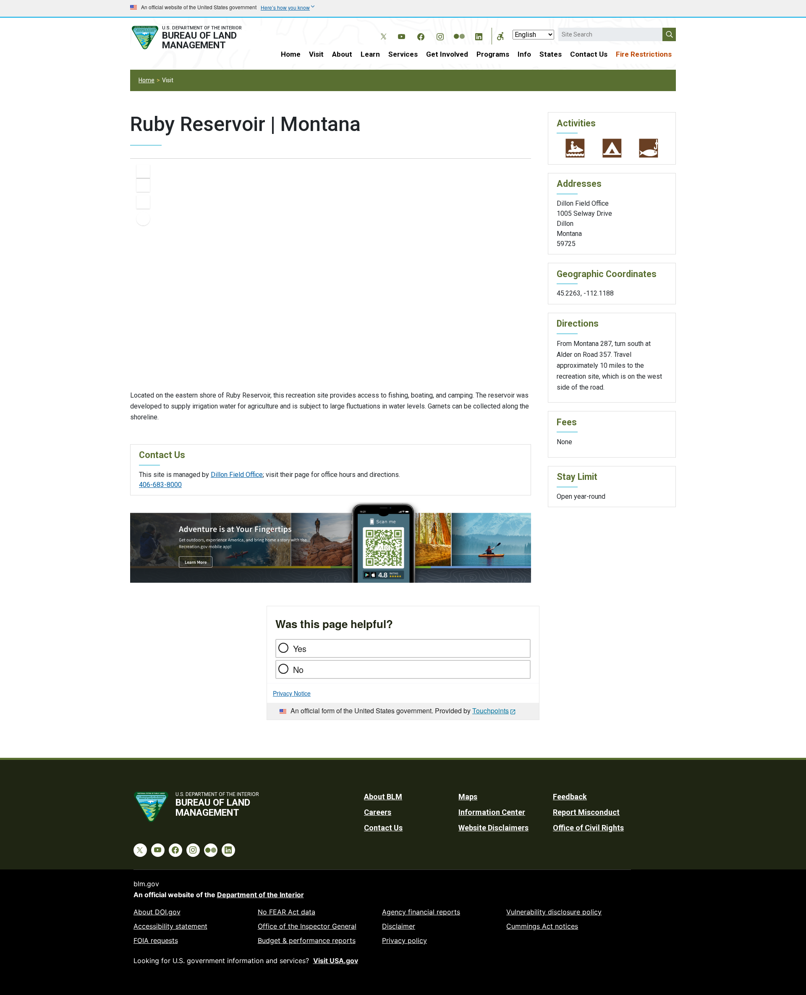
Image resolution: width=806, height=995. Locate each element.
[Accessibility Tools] (500, 36)
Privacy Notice (292, 693)
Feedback (570, 796)
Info (524, 54)
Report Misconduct (586, 812)
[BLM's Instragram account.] (440, 35)
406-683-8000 (160, 485)
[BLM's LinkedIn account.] (478, 35)
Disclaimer (398, 926)
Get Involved (447, 54)
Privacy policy (404, 940)
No (298, 669)
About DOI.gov (157, 912)
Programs (492, 54)
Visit (316, 54)
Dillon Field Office (237, 475)
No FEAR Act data (286, 912)
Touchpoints (490, 710)
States (550, 54)
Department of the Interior (260, 894)
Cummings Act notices (542, 926)
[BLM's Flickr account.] (459, 30)
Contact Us (588, 54)
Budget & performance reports (307, 940)
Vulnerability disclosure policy (554, 912)
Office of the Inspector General (307, 926)
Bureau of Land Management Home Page (196, 38)
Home (291, 54)
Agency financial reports (421, 912)
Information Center (491, 812)
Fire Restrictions (644, 54)
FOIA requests (155, 940)
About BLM (383, 796)
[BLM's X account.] (382, 30)
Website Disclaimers (493, 827)
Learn (370, 54)
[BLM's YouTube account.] (401, 35)
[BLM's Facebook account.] (420, 35)
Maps (467, 796)
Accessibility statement (170, 926)
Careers (377, 812)
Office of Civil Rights (588, 827)
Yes (299, 648)
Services (403, 54)
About (342, 54)
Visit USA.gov (335, 960)
